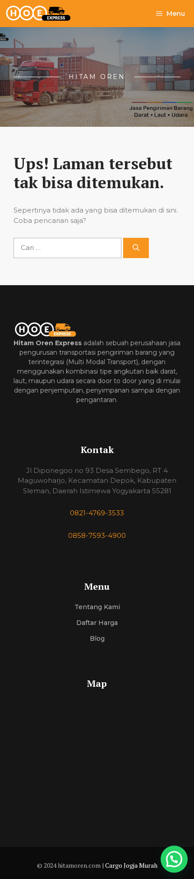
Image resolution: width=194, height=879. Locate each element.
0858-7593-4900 (97, 535)
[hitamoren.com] (43, 13)
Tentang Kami (97, 607)
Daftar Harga (97, 623)
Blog (97, 638)
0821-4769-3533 (97, 513)
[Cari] (136, 248)
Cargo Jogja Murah (131, 865)
